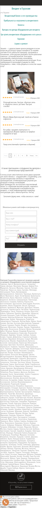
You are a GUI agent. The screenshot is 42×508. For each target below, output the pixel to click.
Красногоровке (27, 392)
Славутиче (22, 359)
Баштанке (3, 419)
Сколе (38, 462)
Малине (15, 351)
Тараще (31, 413)
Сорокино (10, 325)
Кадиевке (3, 306)
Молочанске (4, 458)
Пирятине (3, 394)
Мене (11, 421)
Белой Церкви (25, 296)
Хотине (2, 433)
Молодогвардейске (7, 357)
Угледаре (14, 388)
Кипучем (32, 449)
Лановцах (34, 453)
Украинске (20, 415)
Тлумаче (18, 453)
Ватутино (31, 372)
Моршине (29, 464)
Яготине (34, 361)
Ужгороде (34, 298)
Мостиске (25, 449)
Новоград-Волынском (15, 318)
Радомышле (32, 402)
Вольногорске (26, 361)
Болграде (36, 388)
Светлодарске (22, 417)
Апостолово (4, 396)
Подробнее (22, 505)
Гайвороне (4, 398)
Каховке (3, 333)
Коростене (34, 312)
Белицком (4, 443)
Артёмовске (12, 308)
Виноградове (23, 355)
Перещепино (12, 443)
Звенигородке (19, 374)
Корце (7, 455)
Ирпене (29, 329)
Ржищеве (37, 455)
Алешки (11, 361)
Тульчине (35, 396)
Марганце (3, 327)
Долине (11, 370)
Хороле (13, 408)
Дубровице (35, 445)
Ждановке (18, 412)
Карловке (27, 380)
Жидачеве (28, 427)
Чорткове (8, 349)
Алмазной (4, 470)
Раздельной (15, 384)
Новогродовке (5, 388)
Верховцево (22, 441)
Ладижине (4, 366)
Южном (17, 361)
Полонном (35, 363)
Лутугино (16, 378)
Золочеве (13, 363)
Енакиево (13, 302)
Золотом (14, 382)
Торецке (27, 327)
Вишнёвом (12, 339)
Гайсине (31, 355)
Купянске (31, 341)
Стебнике (18, 370)
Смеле (13, 312)
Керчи (12, 298)
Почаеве (26, 457)
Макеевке (20, 288)
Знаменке (14, 347)
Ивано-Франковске (7, 296)
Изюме (35, 318)
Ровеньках (15, 321)
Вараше (15, 331)
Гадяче (11, 365)
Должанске (4, 310)
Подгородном (5, 384)
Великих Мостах (34, 466)
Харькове (3, 284)
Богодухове (13, 380)
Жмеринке (4, 335)
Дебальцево (29, 345)
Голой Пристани (20, 398)
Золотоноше (24, 349)
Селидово (31, 351)
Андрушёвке (22, 443)
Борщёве (28, 431)
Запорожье (31, 284)
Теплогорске (22, 419)
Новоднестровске (19, 439)
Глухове (9, 337)
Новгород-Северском (21, 404)
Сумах (19, 290)
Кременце (29, 366)
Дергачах (24, 372)
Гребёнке (36, 429)
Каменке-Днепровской (25, 400)
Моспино (3, 429)
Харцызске (34, 314)
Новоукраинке (18, 376)
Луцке (17, 296)
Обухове (13, 341)
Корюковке (37, 408)
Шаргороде (9, 462)
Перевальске (5, 347)
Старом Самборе (12, 468)
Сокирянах (13, 441)
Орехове (35, 380)
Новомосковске (14, 310)
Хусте (2, 349)
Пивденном (22, 455)
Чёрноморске (21, 320)
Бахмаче (17, 372)
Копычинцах (31, 462)
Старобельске (35, 365)
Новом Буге (27, 396)
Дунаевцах (29, 394)
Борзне (10, 429)
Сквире (20, 380)
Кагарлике (10, 412)
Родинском (35, 425)
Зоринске (11, 453)
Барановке (19, 423)
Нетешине (20, 339)
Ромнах (17, 325)
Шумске (22, 468)
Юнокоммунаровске (25, 382)
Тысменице (12, 445)
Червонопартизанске (7, 386)
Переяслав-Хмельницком (28, 343)
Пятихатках (4, 372)
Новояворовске (27, 353)
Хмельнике (23, 351)
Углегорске (4, 441)
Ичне (2, 423)
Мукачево (20, 308)
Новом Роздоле (35, 349)
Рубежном (10, 314)
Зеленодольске (27, 406)
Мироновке (4, 415)
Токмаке (33, 335)
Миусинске (15, 466)
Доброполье (17, 337)
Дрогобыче (29, 308)
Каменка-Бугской (26, 429)
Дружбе (3, 468)
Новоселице (4, 457)
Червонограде (34, 310)
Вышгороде (4, 365)
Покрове (20, 327)
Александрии (27, 304)
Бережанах (29, 386)
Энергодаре (28, 318)
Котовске (22, 329)
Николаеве (17, 286)
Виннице (25, 286)
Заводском (15, 451)
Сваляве (8, 390)
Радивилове (30, 439)
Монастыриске (5, 466)
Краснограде (19, 365)
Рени (11, 372)
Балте (11, 374)
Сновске (3, 425)
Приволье (31, 451)
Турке (18, 458)
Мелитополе (4, 298)
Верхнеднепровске (7, 392)
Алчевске (12, 300)
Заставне (3, 453)
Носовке (30, 398)
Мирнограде (4, 320)
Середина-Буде (19, 460)
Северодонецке (22, 300)
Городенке (4, 445)
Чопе (37, 451)
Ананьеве (25, 447)
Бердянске (4, 300)
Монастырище (34, 447)
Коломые (24, 316)
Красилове (35, 370)
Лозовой (3, 316)
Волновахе (33, 357)
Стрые (18, 316)
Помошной (17, 433)
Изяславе (32, 378)
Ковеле (3, 314)
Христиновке (4, 431)
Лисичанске (4, 302)
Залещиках (31, 441)
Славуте (27, 339)
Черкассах (12, 290)
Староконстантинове (29, 337)
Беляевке (3, 410)
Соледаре (31, 417)
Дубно (2, 331)
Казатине (17, 353)
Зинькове (12, 437)
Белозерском (5, 382)
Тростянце (21, 363)
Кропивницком (21, 292)
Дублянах (30, 455)
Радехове (17, 449)
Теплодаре (26, 453)
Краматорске (35, 296)
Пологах (11, 366)
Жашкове (37, 398)
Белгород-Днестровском (22, 323)
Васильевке (12, 400)
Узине (15, 417)
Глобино (17, 421)
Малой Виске (12, 419)
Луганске (12, 288)
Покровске (20, 312)
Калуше (27, 312)
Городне (36, 410)
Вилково (10, 449)
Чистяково (25, 310)
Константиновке (6, 304)
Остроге (18, 406)
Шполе (9, 376)
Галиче (22, 464)
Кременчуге (36, 294)
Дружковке (26, 314)
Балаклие (3, 343)
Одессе (10, 284)
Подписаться (22, 487)
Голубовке (4, 339)
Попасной (14, 355)
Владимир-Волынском (27, 331)
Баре (2, 390)
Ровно (13, 292)
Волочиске (29, 368)
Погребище (15, 435)
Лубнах (33, 321)
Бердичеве (17, 306)
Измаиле (3, 308)
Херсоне (27, 288)
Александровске (20, 462)
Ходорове (20, 437)
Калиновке (4, 374)
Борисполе (30, 320)
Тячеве (19, 445)
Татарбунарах (5, 435)
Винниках (3, 413)
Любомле (3, 439)
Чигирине (3, 427)
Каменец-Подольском (25, 302)
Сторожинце (20, 408)
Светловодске (32, 325)
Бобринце (10, 425)
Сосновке (20, 427)
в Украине (5, 13)
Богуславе (15, 390)
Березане (22, 388)
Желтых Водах (25, 321)
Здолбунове (4, 359)
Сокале (2, 368)
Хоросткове (36, 460)
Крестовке (12, 345)
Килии (27, 365)
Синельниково (13, 343)
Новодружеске (5, 451)
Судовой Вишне (13, 464)
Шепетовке (12, 327)
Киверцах (36, 392)
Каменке (33, 404)
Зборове (28, 460)
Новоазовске (9, 423)
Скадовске (35, 374)
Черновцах (27, 294)
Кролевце (18, 357)
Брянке (12, 320)
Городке (23, 384)
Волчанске (26, 370)
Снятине (27, 437)
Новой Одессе (27, 410)
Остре (2, 462)
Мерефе (25, 357)
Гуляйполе (23, 390)
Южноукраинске (13, 333)
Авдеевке (12, 335)
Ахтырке (24, 325)
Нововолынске (5, 321)
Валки (10, 439)
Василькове (37, 329)
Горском (13, 431)
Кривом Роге (33, 286)
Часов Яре (11, 394)
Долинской (24, 378)
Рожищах (11, 413)
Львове (3, 286)
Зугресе (27, 374)
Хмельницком (5, 292)
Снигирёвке (23, 402)
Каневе (10, 353)
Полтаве (34, 288)
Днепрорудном (19, 368)
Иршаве (9, 447)
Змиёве (30, 390)
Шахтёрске (31, 316)
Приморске (4, 421)
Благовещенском (6, 460)
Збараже (28, 415)
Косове (19, 457)
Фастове (10, 323)
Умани (10, 306)
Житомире (33, 290)
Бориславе (23, 333)
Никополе (18, 298)
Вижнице (11, 470)
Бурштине (3, 404)
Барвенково (32, 419)
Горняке (11, 410)
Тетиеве (3, 406)
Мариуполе (4, 288)
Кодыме (3, 447)
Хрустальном (17, 304)
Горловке (25, 290)
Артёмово (3, 464)
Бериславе (14, 402)
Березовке (17, 447)
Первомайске (5, 312)
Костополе (20, 345)
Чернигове (4, 290)
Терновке (21, 347)
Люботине (3, 361)
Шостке (24, 306)
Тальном (13, 396)
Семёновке (27, 445)
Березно (26, 412)
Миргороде (4, 329)
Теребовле (33, 412)
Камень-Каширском (29, 433)
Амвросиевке (20, 366)
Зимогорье (36, 431)
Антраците (11, 316)
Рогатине (14, 455)
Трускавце (4, 345)
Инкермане (4, 437)
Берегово (3, 353)
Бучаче (26, 423)
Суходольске (4, 363)
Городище (3, 400)
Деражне (34, 437)
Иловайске (20, 386)
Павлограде (32, 300)
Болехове (31, 435)
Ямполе (35, 427)
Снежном (3, 318)
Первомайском (22, 341)
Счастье (3, 412)
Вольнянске (20, 394)
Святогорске (30, 468)
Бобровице (12, 427)
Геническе (37, 366)
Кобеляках (26, 425)
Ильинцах (9, 433)
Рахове (10, 404)
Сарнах (9, 351)
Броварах (31, 306)
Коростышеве (5, 355)
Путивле (30, 388)
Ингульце (9, 331)
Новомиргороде (6, 417)
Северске (29, 408)
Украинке (18, 410)
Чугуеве (19, 335)
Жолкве (25, 413)
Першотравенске (32, 347)
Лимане (3, 351)
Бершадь (12, 415)
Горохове (23, 451)
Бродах (28, 363)
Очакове (18, 392)
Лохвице (33, 423)
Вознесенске (13, 329)
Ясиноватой (32, 333)
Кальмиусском (32, 421)
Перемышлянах (33, 458)
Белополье (4, 380)
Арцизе (19, 396)
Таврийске (20, 431)
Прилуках (18, 314)
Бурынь (16, 429)
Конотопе (36, 304)
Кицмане (24, 458)
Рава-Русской (35, 457)
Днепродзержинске (7, 294)
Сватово (3, 376)
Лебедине (16, 349)
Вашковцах (24, 466)
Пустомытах (32, 443)
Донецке (9, 286)
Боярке (3, 337)
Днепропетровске (20, 284)
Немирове (18, 425)
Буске (2, 455)
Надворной (4, 370)
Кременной (14, 359)
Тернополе (19, 294)
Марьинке (23, 435)
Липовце (3, 449)
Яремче (12, 458)
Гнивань (23, 421)
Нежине (36, 308)
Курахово (9, 368)
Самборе (26, 335)
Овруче (37, 390)
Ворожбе (13, 457)
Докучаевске (31, 359)
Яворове (18, 413)
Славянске (26, 298)
